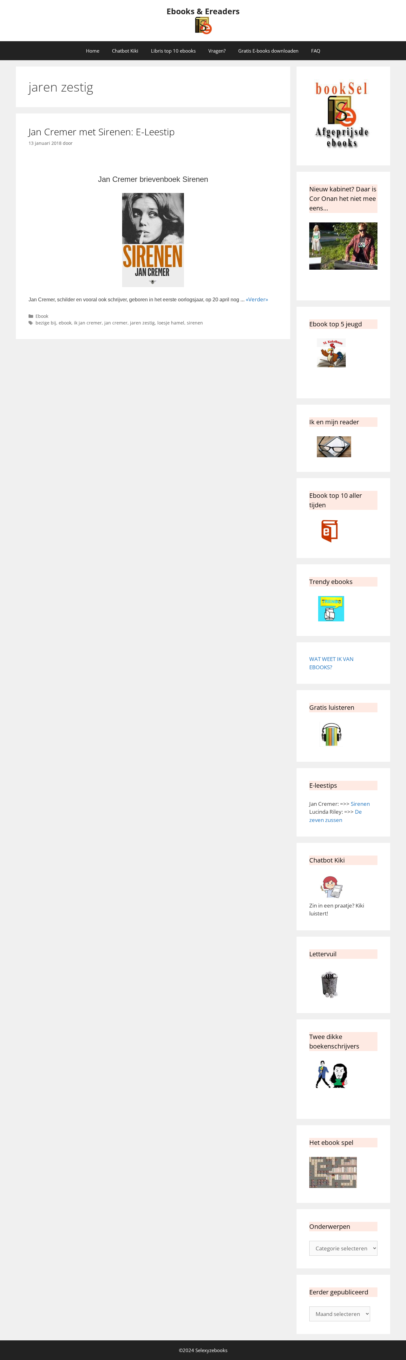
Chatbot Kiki (125, 51)
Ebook (42, 316)
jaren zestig (142, 323)
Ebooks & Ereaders (203, 11)
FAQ (315, 51)
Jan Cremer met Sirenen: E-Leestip (102, 131)
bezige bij (46, 323)
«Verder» (257, 299)
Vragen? (217, 51)
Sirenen (360, 803)
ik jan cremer (88, 323)
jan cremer (116, 323)
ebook (65, 323)
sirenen (195, 323)
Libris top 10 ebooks (173, 51)
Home (92, 51)
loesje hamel (170, 323)
